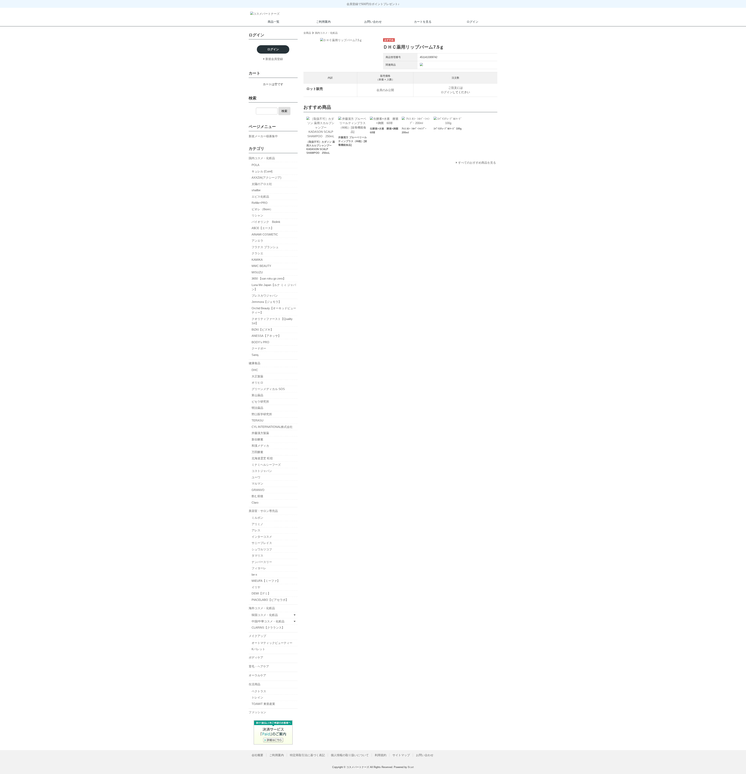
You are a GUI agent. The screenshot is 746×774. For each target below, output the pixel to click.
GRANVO (258, 490)
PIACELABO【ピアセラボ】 (270, 599)
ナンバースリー (262, 562)
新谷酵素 (257, 439)
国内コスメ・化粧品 (326, 32)
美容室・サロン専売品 (263, 511)
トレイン (257, 697)
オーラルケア (257, 675)
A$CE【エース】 (263, 228)
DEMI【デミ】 (261, 593)
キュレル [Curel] (262, 171)
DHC (255, 370)
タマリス (257, 555)
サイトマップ (401, 755)
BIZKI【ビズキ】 (262, 329)
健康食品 (254, 363)
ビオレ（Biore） (262, 209)
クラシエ (257, 253)
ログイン (472, 21)
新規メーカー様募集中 (263, 136)
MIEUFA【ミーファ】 (266, 580)
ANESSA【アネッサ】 (266, 335)
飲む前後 (257, 496)
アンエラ (257, 240)
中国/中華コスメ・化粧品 (268, 621)
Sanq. (255, 354)
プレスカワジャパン (265, 295)
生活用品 (254, 684)
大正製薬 (257, 376)
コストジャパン (262, 471)
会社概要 (257, 755)
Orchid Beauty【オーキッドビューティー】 (274, 310)
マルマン (257, 483)
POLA (255, 165)
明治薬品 (257, 407)
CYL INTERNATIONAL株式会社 (272, 426)
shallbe (256, 190)
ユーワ (256, 477)
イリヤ (256, 587)
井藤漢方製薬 (260, 433)
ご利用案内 (323, 21)
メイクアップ (257, 636)
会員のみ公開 (385, 90)
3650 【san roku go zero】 (269, 278)
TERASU (257, 420)
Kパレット (258, 649)
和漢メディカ (260, 445)
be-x (254, 574)
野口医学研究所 (262, 414)
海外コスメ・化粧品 (262, 608)
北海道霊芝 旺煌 (262, 458)
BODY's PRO (260, 342)
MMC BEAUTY (261, 266)
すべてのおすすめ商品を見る (477, 162)
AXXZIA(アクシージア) (266, 177)
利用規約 (380, 755)
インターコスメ (262, 536)
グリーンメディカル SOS (268, 389)
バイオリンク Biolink (266, 221)
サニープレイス (262, 543)
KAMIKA (257, 259)
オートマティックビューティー (272, 643)
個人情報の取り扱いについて (350, 755)
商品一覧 (273, 21)
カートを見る (422, 21)
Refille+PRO (260, 202)
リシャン (257, 215)
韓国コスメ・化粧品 (265, 615)
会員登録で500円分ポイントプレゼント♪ (373, 4)
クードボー (259, 348)
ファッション (257, 712)
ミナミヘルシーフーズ (266, 464)
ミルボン (257, 517)
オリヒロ (257, 382)
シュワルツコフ (262, 549)
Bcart (411, 767)
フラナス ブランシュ (265, 247)
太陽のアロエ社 (262, 184)
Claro (255, 502)
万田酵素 (257, 452)
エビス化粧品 (260, 196)
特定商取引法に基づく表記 (307, 755)
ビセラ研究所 (260, 401)
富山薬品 (257, 395)
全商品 (307, 32)
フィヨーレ (259, 568)
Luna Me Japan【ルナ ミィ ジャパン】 (274, 287)
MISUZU (257, 272)
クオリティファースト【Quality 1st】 (272, 321)
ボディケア (256, 657)
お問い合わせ (373, 21)
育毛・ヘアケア (259, 666)
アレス (256, 530)
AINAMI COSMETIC (265, 234)
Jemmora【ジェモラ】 (266, 301)
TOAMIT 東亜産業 (263, 703)
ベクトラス (259, 691)
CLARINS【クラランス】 (268, 627)
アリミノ (257, 524)
